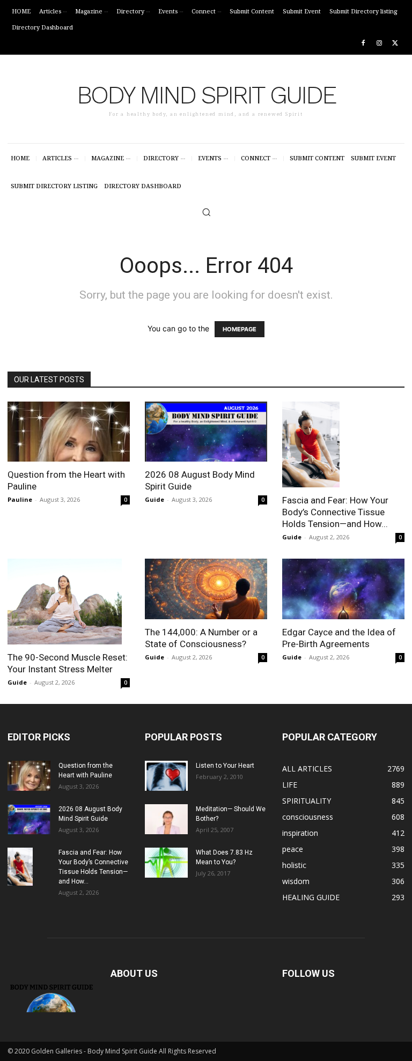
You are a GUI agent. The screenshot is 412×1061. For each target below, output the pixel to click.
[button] (206, 212)
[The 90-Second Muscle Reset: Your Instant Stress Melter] (69, 601)
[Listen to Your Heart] (166, 776)
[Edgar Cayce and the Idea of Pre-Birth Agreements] (343, 589)
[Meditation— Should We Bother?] (166, 819)
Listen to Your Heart (225, 765)
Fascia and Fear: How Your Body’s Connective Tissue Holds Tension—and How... (335, 512)
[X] (395, 43)
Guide (154, 499)
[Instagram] (379, 43)
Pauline (20, 499)
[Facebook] (363, 43)
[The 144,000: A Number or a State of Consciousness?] (206, 589)
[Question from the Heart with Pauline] (69, 432)
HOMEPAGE (239, 329)
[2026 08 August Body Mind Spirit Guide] (206, 432)
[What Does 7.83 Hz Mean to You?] (166, 863)
